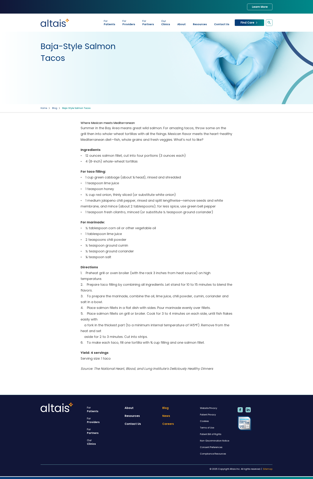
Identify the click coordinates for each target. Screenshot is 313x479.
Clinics (165, 22)
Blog (54, 108)
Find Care (247, 22)
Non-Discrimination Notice (214, 440)
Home (44, 108)
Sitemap (267, 469)
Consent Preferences (211, 447)
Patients (109, 22)
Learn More (260, 7)
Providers (128, 22)
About (181, 24)
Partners (148, 22)
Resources (200, 24)
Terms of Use (207, 427)
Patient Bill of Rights (210, 434)
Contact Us (221, 24)
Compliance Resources (213, 453)
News (166, 416)
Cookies (204, 421)
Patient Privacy (208, 414)
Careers (168, 424)
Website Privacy (208, 408)
